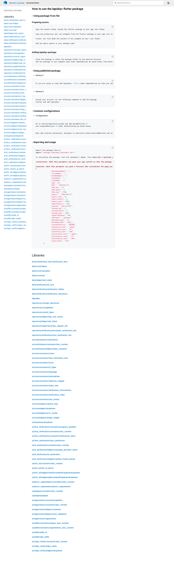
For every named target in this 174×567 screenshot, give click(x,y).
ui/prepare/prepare (40, 496)
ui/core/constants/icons (43, 363)
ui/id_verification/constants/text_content (50, 445)
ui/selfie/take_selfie (40, 537)
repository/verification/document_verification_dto (54, 330)
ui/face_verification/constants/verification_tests (54, 436)
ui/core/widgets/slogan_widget (46, 418)
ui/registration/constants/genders (47, 500)
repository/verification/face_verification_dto (51, 335)
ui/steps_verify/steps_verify (44, 546)
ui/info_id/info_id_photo (43, 468)
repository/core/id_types (43, 312)
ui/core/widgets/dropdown (43, 408)
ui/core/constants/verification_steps (48, 395)
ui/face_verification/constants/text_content (51, 431)
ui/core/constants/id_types (44, 367)
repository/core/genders (42, 308)
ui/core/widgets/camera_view (45, 404)
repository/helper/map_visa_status (47, 317)
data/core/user (38, 275)
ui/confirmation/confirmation (45, 340)
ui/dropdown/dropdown (42, 422)
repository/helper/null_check (44, 321)
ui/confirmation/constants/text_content (50, 344)
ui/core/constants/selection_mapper (48, 381)
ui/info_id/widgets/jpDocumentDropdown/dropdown (55, 477)
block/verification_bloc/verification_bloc (50, 262)
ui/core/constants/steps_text (45, 385)
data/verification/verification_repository (49, 294)
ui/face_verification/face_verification (48, 440)
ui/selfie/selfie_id (39, 532)
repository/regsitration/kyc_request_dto (50, 326)
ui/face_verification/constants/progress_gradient (54, 427)
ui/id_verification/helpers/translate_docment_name (54, 450)
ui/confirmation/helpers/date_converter (49, 349)
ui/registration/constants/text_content (49, 505)
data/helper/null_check (42, 280)
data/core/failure (39, 266)
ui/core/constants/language (44, 372)
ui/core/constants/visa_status (45, 399)
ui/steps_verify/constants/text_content (49, 541)
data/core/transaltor (41, 271)
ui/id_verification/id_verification (46, 454)
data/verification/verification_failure (48, 289)
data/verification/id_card (43, 285)
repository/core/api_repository (45, 303)
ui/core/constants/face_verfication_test (50, 358)
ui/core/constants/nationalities (46, 376)
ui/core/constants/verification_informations (51, 390)
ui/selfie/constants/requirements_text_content (53, 528)
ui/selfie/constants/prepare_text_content (50, 523)
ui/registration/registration (44, 519)
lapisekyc (36, 298)
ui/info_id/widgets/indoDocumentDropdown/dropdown (56, 473)
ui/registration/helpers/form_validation (49, 514)
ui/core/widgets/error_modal (44, 413)
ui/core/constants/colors (43, 353)
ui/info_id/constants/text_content (47, 463)
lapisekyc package (16, 3)
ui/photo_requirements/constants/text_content (53, 482)
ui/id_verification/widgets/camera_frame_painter (53, 459)
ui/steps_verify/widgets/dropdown (47, 551)
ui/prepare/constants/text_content (47, 491)
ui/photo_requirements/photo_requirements (51, 486)
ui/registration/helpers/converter (46, 509)
